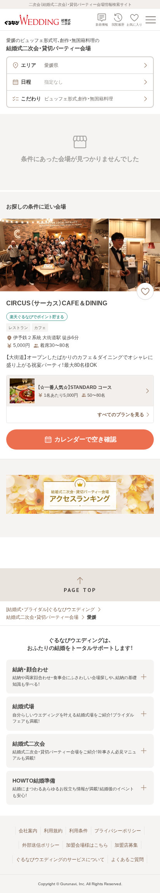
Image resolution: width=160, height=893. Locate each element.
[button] (80, 676)
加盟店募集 (126, 845)
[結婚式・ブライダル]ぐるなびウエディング (50, 609)
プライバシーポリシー (117, 830)
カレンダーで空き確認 (85, 439)
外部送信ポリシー (40, 845)
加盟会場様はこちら (87, 845)
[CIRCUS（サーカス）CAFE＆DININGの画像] (80, 255)
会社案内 (28, 830)
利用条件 (78, 830)
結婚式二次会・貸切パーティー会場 (42, 617)
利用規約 (53, 830)
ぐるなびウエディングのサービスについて (60, 859)
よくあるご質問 (127, 859)
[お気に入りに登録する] (145, 291)
